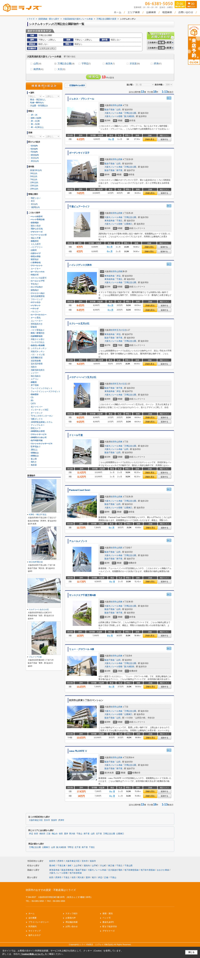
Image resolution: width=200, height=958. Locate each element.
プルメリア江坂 (35, 657)
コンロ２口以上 (37, 342)
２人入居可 (35, 244)
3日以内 (34, 204)
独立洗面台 (35, 376)
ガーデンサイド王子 (79, 153)
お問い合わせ (71, 926)
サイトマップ (34, 931)
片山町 (103, 865)
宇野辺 (86, 63)
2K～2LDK (35, 121)
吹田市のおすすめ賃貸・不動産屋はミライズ (51, 890)
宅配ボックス (36, 419)
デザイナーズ (108, 931)
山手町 (95, 865)
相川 (94, 877)
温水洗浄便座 (36, 363)
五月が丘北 (121, 330)
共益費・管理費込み (39, 105)
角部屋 (33, 465)
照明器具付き (36, 324)
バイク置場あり (37, 330)
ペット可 (106, 918)
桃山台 (55, 834)
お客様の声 (70, 918)
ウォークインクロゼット (41, 388)
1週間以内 (35, 207)
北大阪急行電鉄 (115, 870)
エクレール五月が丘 (79, 323)
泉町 (70, 865)
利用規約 (32, 926)
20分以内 (34, 161)
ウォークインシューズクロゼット (45, 391)
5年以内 (33, 176)
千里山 (79, 834)
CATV (33, 403)
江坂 (48, 834)
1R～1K (34, 115)
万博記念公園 (66, 63)
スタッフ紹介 (71, 913)
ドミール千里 (76, 435)
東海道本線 (109, 220)
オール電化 (35, 317)
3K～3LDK (35, 124)
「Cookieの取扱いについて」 (32, 954)
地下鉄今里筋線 (148, 870)
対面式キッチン (37, 351)
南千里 (119, 170)
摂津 (158, 63)
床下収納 (34, 385)
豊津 (66, 834)
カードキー (35, 268)
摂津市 (61, 820)
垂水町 (52, 865)
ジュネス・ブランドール (81, 99)
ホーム (31, 913)
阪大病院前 (129, 116)
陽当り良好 (35, 226)
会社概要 (32, 918)
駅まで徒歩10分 (109, 926)
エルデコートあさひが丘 (39, 609)
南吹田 (42, 834)
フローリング (36, 299)
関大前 (72, 834)
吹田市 (113, 105)
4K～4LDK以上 (37, 127)
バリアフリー (36, 247)
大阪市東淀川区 (36, 820)
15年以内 (34, 185)
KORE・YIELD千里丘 (37, 514)
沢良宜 (135, 63)
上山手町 (78, 865)
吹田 (36, 834)
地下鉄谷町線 (76, 873)
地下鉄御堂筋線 (131, 870)
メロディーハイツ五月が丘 (82, 377)
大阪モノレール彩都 (113, 116)
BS (31, 400)
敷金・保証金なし (38, 99)
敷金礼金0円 (108, 922)
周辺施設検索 (71, 922)
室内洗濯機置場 (37, 296)
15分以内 (34, 158)
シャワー (34, 373)
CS (31, 397)
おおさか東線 (163, 870)
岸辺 (118, 276)
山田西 (119, 547)
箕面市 (54, 820)
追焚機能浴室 (36, 357)
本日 (32, 201)
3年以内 (33, 173)
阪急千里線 (109, 109)
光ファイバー (36, 407)
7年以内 (33, 179)
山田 (37, 63)
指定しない (35, 198)
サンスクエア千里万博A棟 (82, 595)
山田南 (119, 271)
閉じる (191, 952)
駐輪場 (33, 327)
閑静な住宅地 (36, 229)
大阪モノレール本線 (113, 113)
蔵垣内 (87, 865)
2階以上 (34, 449)
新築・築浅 (107, 913)
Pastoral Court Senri (79, 490)
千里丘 (119, 220)
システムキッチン (38, 348)
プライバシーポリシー (38, 922)
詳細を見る (149, 139)
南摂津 (38, 69)
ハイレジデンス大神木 (80, 265)
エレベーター (36, 321)
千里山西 (128, 865)
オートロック (36, 413)
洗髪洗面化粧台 (37, 370)
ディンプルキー (37, 425)
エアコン (34, 379)
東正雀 (111, 865)
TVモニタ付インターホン (41, 416)
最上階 (33, 459)
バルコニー (35, 311)
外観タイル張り (37, 339)
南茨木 (110, 63)
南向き (33, 462)
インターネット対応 (39, 410)
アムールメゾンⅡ (78, 541)
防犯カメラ (35, 428)
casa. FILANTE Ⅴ (78, 751)
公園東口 (128, 224)
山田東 (119, 105)
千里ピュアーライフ (79, 206)
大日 (61, 69)
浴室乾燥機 (35, 361)
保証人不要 (35, 238)
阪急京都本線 (67, 870)
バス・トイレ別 (37, 354)
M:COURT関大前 (36, 562)
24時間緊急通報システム (41, 422)
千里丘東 (61, 865)
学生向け (34, 284)
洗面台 (33, 367)
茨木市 (47, 820)
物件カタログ (34, 935)
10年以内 (34, 182)
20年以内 (34, 189)
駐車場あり (35, 446)
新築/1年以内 (36, 170)
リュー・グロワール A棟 (81, 649)
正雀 (106, 877)
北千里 (99, 834)
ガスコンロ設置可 (38, 278)
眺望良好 (34, 259)
